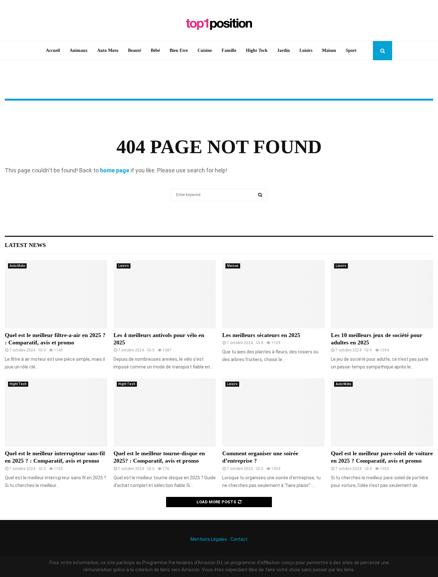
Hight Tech (256, 50)
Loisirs (305, 50)
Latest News (25, 245)
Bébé (155, 50)
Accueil (53, 50)
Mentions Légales (208, 539)
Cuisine (205, 50)
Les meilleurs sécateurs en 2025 (261, 335)
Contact (239, 539)
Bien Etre (179, 50)
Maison (329, 50)
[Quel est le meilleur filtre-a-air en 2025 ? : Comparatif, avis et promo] (56, 294)
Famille (229, 50)
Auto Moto (107, 50)
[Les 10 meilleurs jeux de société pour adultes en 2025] (382, 294)
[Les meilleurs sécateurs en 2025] (273, 294)
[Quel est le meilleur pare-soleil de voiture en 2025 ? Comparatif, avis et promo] (382, 412)
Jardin (283, 50)
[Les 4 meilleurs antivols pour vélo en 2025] (165, 294)
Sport (351, 50)
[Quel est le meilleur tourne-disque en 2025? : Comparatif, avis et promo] (165, 412)
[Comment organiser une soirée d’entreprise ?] (273, 412)
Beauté (134, 50)
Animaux (79, 50)
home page (114, 170)
